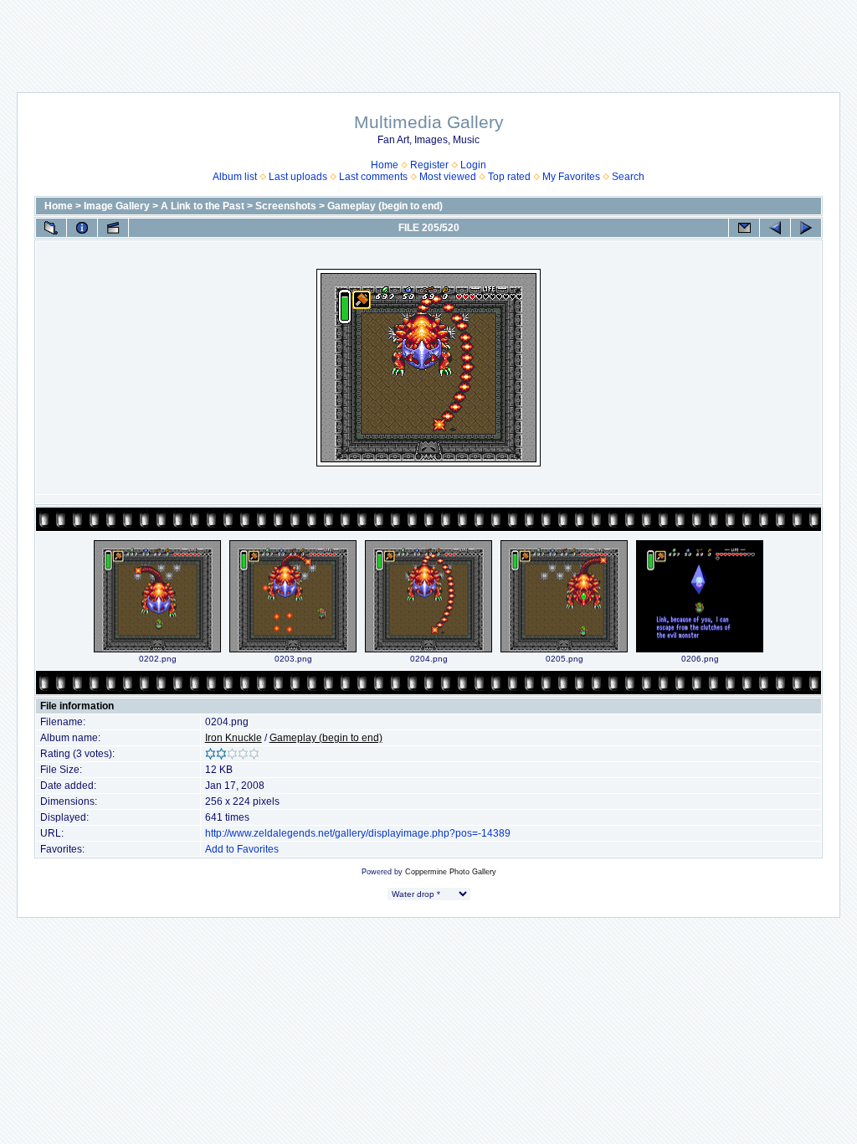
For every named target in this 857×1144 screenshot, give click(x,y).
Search (628, 177)
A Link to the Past (202, 206)
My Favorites (571, 177)
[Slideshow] (113, 228)
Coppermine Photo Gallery (450, 872)
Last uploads (298, 177)
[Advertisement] (428, 37)
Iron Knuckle (233, 738)
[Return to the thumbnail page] (51, 228)
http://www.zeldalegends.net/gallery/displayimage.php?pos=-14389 (358, 833)
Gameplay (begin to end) (385, 206)
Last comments (373, 177)
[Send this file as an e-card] (744, 228)
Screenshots (285, 206)
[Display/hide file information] (82, 228)
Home (384, 165)
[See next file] (806, 228)
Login (473, 165)
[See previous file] (775, 228)
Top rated (509, 177)
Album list (235, 177)
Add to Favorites (242, 849)
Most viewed (447, 177)
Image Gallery (117, 206)
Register (429, 165)
